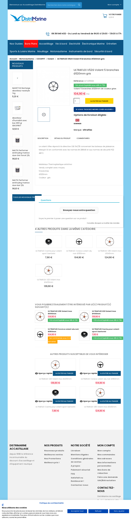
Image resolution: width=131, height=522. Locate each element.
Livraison (75, 450)
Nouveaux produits (54, 450)
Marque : (78, 130)
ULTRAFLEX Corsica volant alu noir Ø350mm (79, 252)
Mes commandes (106, 454)
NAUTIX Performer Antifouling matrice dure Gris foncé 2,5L (21, 153)
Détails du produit (62, 138)
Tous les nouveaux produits (27, 197)
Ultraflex (87, 130)
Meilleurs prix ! (51, 462)
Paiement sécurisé (80, 470)
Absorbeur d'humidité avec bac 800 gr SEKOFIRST (19, 122)
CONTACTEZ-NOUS (105, 489)
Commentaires (83, 138)
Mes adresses (104, 458)
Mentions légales (80, 454)
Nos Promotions (52, 458)
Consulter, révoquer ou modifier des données (103, 223)
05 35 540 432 (58, 33)
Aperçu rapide (44, 373)
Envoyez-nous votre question (79, 210)
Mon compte (104, 450)
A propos (75, 466)
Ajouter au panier (99, 101)
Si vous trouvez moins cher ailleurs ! (95, 109)
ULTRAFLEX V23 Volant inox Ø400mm (48, 281)
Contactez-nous (79, 485)
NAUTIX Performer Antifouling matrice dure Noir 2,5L (21, 183)
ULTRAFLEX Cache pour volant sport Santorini (49, 252)
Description (43, 138)
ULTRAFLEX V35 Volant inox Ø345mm (109, 252)
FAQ (73, 474)
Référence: (79, 81)
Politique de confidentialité (52, 503)
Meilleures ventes (53, 454)
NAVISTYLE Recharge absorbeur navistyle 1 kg (21, 91)
